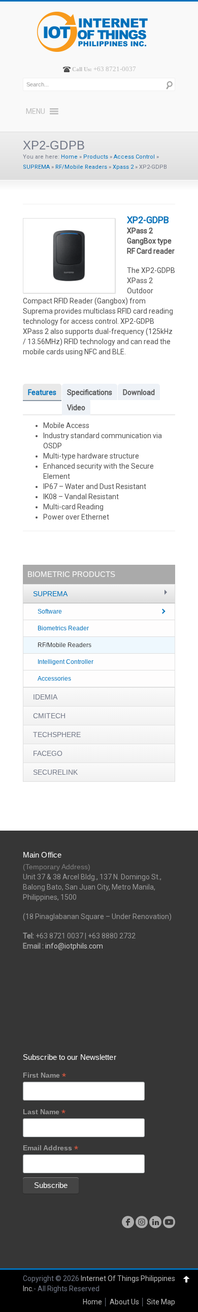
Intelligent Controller (65, 661)
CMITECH (49, 716)
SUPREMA (36, 167)
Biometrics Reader (63, 628)
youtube (169, 1222)
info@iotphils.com (74, 946)
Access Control (134, 157)
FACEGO (47, 753)
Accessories (54, 678)
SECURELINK (55, 772)
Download (139, 392)
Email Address (50, 1148)
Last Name (44, 1112)
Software (50, 611)
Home (69, 157)
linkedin (155, 1222)
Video (76, 408)
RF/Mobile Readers (81, 167)
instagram (142, 1222)
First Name (44, 1075)
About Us (124, 1302)
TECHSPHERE (57, 734)
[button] (35, 111)
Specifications (89, 392)
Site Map (161, 1302)
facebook (128, 1222)
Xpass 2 (123, 167)
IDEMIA (45, 697)
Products (95, 157)
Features (42, 392)
